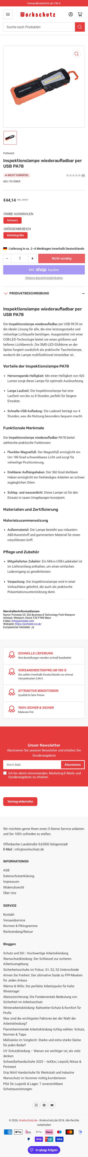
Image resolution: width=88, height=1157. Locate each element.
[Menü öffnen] (8, 14)
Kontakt (8, 914)
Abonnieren (73, 765)
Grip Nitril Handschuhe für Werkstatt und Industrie (38, 1072)
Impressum (11, 882)
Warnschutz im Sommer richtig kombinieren (34, 1078)
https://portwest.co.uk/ (28, 624)
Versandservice (14, 920)
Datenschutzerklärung (18, 876)
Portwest (8, 153)
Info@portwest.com (23, 621)
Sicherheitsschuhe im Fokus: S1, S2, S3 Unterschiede (41, 970)
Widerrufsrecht (13, 887)
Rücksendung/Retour (18, 932)
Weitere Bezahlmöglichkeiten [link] (44, 278)
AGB (6, 870)
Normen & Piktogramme (20, 926)
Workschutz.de (28, 1120)
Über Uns (9, 893)
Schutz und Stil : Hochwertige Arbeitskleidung (35, 953)
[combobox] (44, 27)
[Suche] (80, 26)
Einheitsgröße (15, 235)
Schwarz (12, 220)
